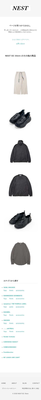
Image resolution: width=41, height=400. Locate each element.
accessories (20, 290)
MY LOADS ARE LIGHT (11, 357)
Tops (5, 290)
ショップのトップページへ (20, 39)
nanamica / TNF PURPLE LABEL (14, 304)
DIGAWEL (6, 312)
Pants (11, 290)
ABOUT (14, 383)
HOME (3, 383)
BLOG (25, 383)
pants (11, 307)
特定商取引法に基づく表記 (30, 388)
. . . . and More (8, 328)
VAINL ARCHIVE (9, 287)
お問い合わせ (20, 43)
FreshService (8, 352)
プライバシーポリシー (9, 388)
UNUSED (6, 320)
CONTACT (36, 383)
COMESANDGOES (9, 347)
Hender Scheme (9, 337)
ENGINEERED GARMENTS (12, 295)
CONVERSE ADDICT (10, 342)
